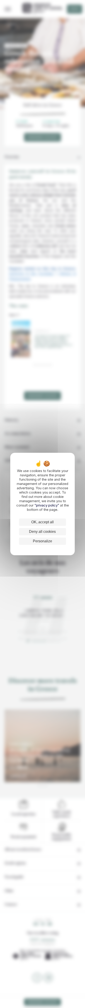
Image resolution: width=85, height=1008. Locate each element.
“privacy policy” (47, 505)
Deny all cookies (42, 532)
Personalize (42, 541)
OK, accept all (42, 522)
